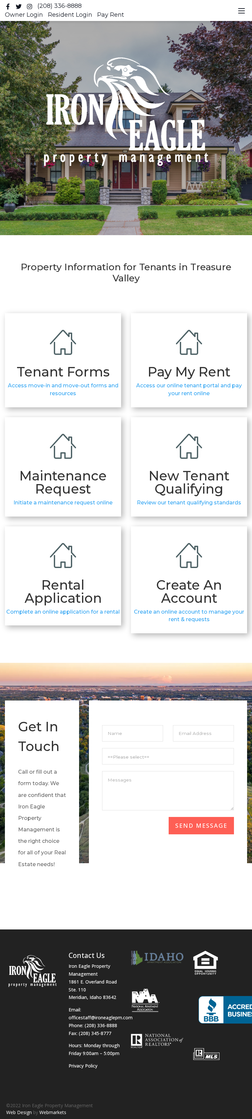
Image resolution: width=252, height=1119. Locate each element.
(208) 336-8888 (59, 6)
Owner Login (24, 14)
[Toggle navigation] (241, 10)
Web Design (19, 1112)
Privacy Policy (83, 1066)
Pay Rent (110, 14)
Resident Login (70, 14)
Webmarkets (52, 1112)
